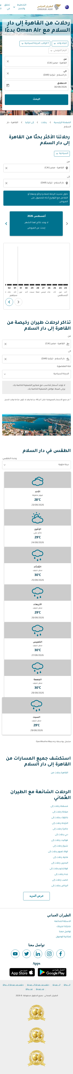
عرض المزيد (36, 896)
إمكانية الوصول (63, 937)
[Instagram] (49, 954)
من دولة (29, 989)
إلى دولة (67, 985)
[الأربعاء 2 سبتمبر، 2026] (9, 284)
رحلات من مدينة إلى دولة (13, 985)
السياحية (63, 153)
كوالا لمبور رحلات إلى (58, 852)
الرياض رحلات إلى (59, 886)
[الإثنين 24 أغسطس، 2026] (60, 284)
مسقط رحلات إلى (59, 806)
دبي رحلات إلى (61, 835)
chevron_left (67, 223)
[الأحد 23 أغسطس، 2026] (65, 284)
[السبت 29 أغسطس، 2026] (32, 284)
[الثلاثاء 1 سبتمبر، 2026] (15, 284)
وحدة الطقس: (9, 458)
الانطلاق (62, 83)
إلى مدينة (56, 985)
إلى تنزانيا (29, 122)
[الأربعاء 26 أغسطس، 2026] (49, 284)
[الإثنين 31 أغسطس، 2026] (20, 284)
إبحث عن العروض (36, 228)
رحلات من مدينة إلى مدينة (38, 985)
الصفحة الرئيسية (62, 122)
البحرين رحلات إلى (59, 863)
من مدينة (40, 989)
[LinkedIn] (38, 954)
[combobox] (36, 168)
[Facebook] (60, 954)
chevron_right (6, 223)
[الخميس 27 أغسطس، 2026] (43, 284)
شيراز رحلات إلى (60, 846)
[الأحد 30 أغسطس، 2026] (26, 284)
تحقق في (7, 7)
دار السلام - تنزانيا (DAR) (55, 75)
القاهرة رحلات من (59, 773)
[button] (34, 43)
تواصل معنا (65, 932)
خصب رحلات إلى (60, 880)
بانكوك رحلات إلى (59, 818)
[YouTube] (15, 954)
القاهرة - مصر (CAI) (57, 63)
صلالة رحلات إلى (60, 812)
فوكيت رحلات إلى (59, 840)
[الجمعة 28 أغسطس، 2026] (37, 284)
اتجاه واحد (62, 43)
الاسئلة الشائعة (62, 921)
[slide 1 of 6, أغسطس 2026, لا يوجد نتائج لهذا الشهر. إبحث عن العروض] (36, 223)
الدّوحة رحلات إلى (60, 823)
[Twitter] (26, 954)
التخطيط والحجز (19, 7)
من (65, 59)
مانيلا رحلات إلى (60, 857)
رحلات (44, 122)
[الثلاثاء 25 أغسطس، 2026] (54, 284)
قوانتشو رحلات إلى (59, 869)
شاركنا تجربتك (64, 926)
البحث (36, 99)
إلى (68, 177)
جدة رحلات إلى (61, 874)
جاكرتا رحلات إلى (60, 829)
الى (65, 71)
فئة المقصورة (64, 366)
